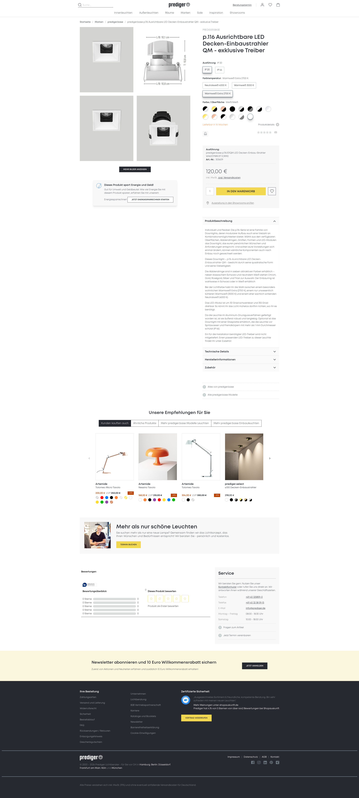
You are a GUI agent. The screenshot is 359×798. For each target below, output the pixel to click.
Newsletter (137, 721)
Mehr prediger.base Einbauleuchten (236, 423)
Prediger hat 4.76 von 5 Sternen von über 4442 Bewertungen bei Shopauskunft (236, 708)
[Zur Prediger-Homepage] (179, 5)
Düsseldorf (164, 764)
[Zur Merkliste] (270, 5)
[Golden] (125, 497)
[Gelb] (97, 502)
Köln (103, 768)
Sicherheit (85, 714)
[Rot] (102, 497)
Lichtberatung (138, 699)
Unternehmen (138, 693)
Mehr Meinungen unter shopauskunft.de (216, 705)
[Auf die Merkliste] (272, 191)
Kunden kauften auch (115, 423)
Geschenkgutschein (91, 742)
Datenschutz (251, 756)
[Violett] (106, 502)
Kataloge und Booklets (143, 716)
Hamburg (145, 764)
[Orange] (116, 497)
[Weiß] (130, 497)
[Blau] (106, 497)
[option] (207, 70)
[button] (254, 666)
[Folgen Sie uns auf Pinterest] (271, 762)
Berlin (154, 764)
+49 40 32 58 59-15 (255, 602)
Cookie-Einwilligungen (143, 733)
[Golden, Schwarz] (241, 499)
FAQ (82, 725)
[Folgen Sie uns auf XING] (277, 762)
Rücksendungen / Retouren (95, 730)
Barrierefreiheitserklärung (145, 727)
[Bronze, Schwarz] (245, 499)
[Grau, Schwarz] (236, 499)
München (117, 768)
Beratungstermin (242, 5)
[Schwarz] (111, 497)
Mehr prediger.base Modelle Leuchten (185, 423)
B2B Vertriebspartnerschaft (146, 705)
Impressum (234, 756)
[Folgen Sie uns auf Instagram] (259, 762)
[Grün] (102, 502)
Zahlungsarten (88, 697)
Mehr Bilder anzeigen (135, 169)
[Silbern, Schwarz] (250, 499)
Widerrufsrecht (88, 708)
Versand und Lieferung (92, 702)
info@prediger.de (255, 608)
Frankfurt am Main (90, 768)
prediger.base (211, 29)
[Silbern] (97, 497)
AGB (264, 756)
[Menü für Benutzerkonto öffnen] (262, 5)
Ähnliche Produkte (144, 423)
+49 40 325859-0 (254, 597)
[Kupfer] (111, 502)
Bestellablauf (87, 719)
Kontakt (275, 756)
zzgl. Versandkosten (229, 177)
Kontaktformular (227, 587)
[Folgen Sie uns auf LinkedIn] (265, 762)
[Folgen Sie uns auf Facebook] (253, 762)
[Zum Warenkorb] (278, 5)
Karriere (135, 710)
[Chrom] (121, 497)
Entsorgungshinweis (91, 736)
